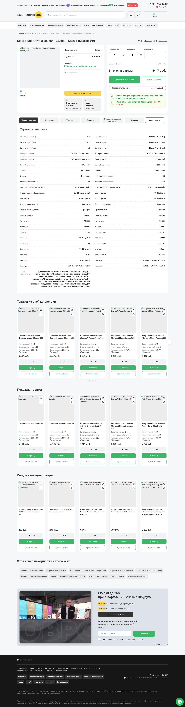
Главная (20, 33)
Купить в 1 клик (31, 374)
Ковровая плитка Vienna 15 (31, 424)
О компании (119, 5)
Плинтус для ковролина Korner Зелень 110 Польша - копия (92, 511)
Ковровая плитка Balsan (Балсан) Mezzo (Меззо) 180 (61, 337)
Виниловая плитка (55, 25)
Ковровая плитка (37, 25)
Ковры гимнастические (93, 25)
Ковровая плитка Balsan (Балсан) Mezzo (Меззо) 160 (31, 337)
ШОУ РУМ (132, 5)
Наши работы (76, 5)
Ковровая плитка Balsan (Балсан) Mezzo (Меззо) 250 (123, 337)
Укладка (36, 5)
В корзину (31, 368)
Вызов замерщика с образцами (96, 5)
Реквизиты (39, 671)
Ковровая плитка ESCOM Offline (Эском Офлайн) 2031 (91, 426)
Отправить (144, 634)
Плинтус (138, 25)
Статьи (40, 668)
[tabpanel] (31, 342)
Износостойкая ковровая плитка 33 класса (106, 576)
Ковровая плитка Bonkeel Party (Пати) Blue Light (153, 425)
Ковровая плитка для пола (37, 33)
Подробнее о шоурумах (115, 614)
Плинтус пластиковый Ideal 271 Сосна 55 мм (61, 510)
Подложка (127, 25)
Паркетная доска (73, 25)
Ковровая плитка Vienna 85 (61, 424)
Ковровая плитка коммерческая (34, 576)
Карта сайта (21, 693)
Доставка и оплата (24, 5)
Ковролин (22, 25)
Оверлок (44, 5)
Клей (117, 25)
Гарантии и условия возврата (70, 668)
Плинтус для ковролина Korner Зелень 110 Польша (123, 510)
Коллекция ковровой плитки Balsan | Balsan (88, 570)
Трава (109, 25)
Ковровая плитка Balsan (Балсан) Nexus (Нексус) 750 (122, 426)
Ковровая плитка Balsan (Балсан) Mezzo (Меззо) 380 (154, 337)
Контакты (49, 671)
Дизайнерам (61, 5)
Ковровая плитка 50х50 (137, 576)
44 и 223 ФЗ (50, 668)
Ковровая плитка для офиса (121, 570)
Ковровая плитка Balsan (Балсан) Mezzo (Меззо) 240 (92, 337)
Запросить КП (155, 120)
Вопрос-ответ (61, 671)
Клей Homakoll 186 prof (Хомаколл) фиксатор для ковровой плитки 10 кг (153, 511)
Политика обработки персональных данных (44, 693)
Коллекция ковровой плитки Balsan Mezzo (68, 576)
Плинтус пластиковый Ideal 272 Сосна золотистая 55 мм (31, 511)
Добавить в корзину (125, 80)
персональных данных (133, 639)
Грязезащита (151, 25)
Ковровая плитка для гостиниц (149, 570)
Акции (51, 5)
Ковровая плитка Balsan (56, 570)
